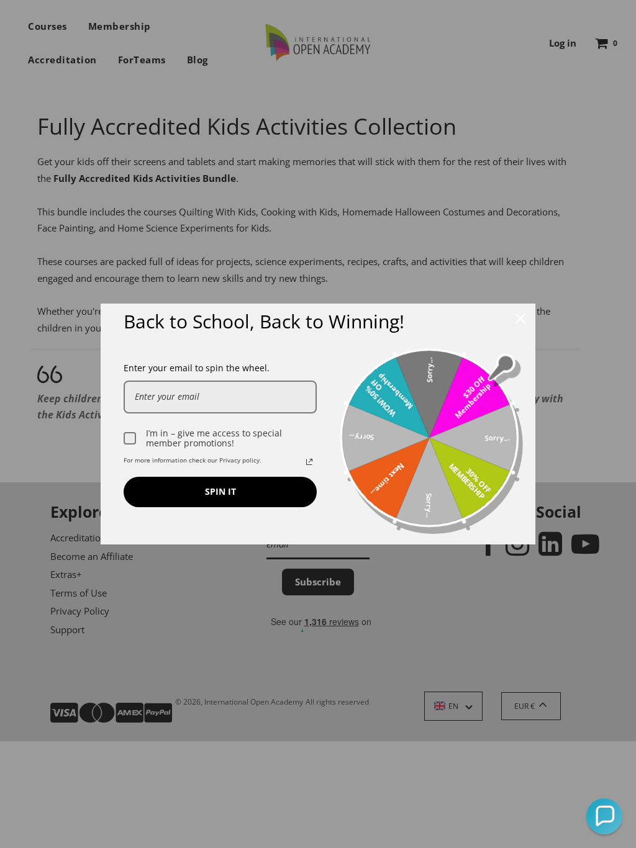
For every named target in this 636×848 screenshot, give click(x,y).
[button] (604, 816)
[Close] (520, 318)
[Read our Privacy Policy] (309, 461)
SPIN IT (220, 491)
